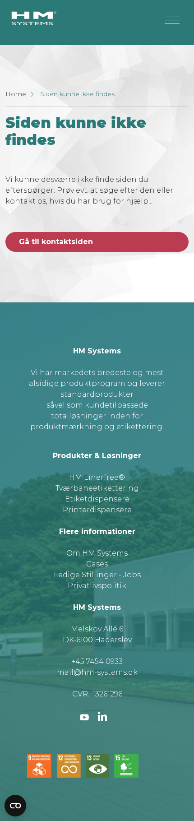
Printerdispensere (97, 510)
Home (15, 94)
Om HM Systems (97, 553)
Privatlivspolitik (97, 585)
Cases (97, 564)
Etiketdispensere (97, 499)
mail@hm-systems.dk (97, 672)
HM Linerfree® (97, 477)
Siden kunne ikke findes (77, 94)
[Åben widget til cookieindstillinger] (15, 805)
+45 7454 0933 (97, 661)
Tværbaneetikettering (97, 488)
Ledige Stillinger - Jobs (97, 575)
